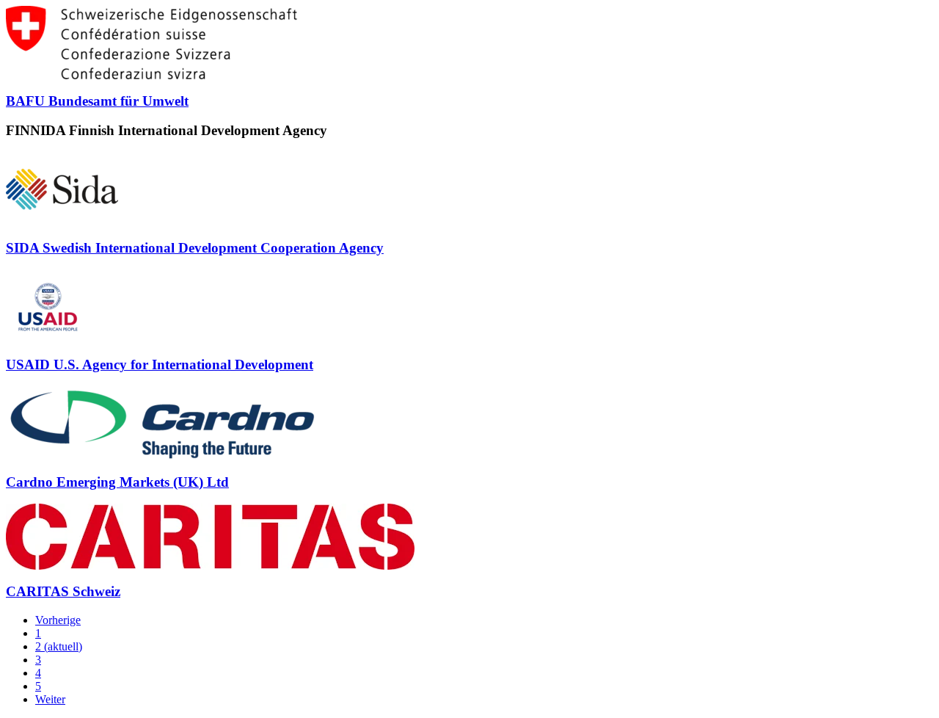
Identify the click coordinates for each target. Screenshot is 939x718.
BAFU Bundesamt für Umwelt (97, 101)
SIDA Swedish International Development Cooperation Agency (195, 247)
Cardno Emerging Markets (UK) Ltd (117, 482)
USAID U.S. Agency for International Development (159, 364)
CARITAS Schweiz (63, 591)
